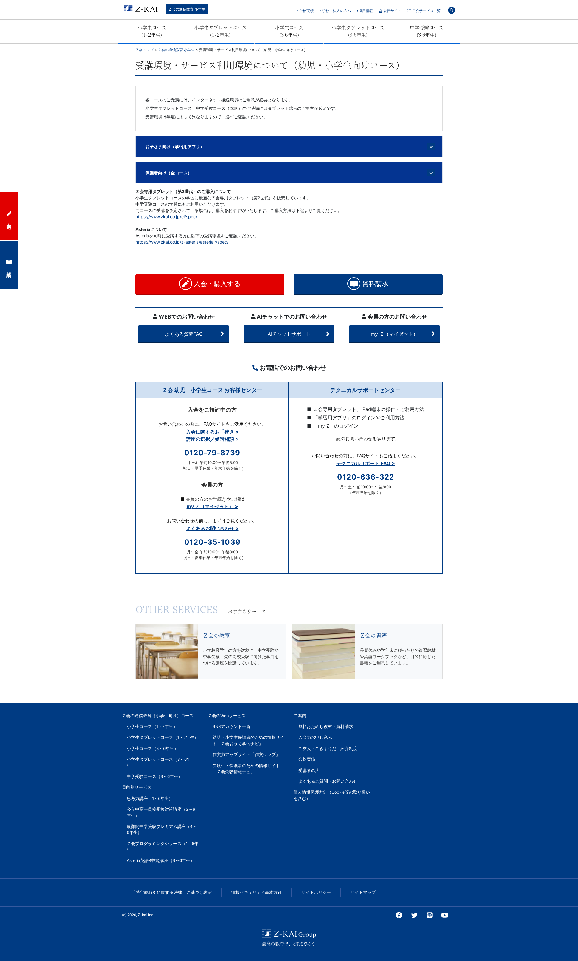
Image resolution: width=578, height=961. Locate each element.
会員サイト (391, 10)
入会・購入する (216, 284)
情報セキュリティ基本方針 (256, 892)
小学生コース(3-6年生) (289, 31)
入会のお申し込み (315, 737)
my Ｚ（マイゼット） (394, 334)
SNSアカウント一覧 (231, 726)
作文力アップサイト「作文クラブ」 (246, 754)
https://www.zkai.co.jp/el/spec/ (166, 216)
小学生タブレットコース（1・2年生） (162, 737)
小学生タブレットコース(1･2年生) (220, 31)
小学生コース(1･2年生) (152, 31)
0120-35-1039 (212, 542)
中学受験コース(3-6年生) (426, 31)
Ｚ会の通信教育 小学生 (186, 9)
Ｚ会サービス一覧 (426, 10)
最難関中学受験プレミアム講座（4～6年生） (162, 829)
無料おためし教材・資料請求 (325, 726)
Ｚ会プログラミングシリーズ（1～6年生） (162, 846)
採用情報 (366, 10)
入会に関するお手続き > (212, 432)
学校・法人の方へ (336, 10)
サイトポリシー (316, 892)
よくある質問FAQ (184, 334)
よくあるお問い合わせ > (212, 528)
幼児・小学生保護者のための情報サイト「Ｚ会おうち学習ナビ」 (248, 740)
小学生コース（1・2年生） (152, 726)
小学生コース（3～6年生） (152, 748)
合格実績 (306, 10)
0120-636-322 (365, 477)
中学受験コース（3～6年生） (154, 776)
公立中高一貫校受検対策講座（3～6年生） (161, 812)
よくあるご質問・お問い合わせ (327, 781)
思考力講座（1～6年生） (150, 798)
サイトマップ (363, 892)
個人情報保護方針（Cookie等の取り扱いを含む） (332, 795)
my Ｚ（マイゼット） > (212, 506)
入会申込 (9, 220)
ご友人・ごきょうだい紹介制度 (327, 748)
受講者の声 (308, 770)
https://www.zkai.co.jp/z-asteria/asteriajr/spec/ (181, 241)
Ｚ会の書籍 (373, 635)
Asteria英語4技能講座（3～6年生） (160, 860)
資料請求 (374, 284)
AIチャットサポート (289, 334)
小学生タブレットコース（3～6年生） (159, 762)
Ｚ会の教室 (216, 635)
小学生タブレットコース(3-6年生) (357, 31)
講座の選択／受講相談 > (212, 439)
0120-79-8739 (212, 452)
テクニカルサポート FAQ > (365, 463)
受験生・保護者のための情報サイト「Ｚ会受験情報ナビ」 (246, 768)
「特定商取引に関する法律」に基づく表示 (172, 892)
